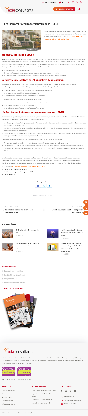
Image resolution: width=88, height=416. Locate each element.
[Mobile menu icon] (83, 10)
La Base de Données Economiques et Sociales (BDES (19, 59)
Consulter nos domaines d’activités (15, 169)
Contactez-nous (9, 174)
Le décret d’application (77, 117)
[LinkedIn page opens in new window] (77, 2)
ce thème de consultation (38, 87)
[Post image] (7, 233)
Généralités (32, 49)
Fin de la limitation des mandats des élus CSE (27, 231)
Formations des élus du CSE (14, 282)
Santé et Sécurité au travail (14, 275)
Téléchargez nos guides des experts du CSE (18, 172)
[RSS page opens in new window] (81, 2)
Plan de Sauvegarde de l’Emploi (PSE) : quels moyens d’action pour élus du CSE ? (28, 245)
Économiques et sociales (13, 271)
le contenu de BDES (17, 67)
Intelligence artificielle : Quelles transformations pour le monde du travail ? (72, 232)
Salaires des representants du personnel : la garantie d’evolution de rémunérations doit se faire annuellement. (73, 247)
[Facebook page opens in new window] (69, 2)
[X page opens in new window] (73, 2)
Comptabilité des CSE (12, 278)
